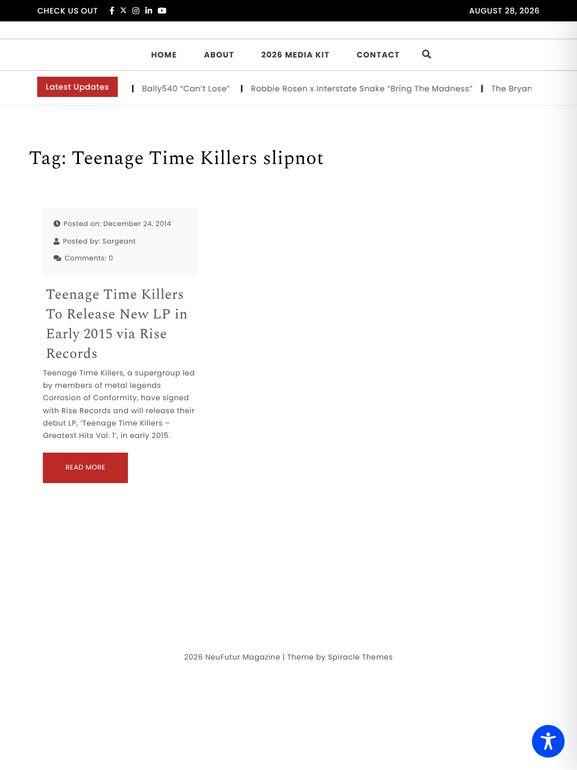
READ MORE (85, 467)
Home (164, 54)
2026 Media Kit (295, 54)
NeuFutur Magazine (242, 657)
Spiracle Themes (360, 657)
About (219, 54)
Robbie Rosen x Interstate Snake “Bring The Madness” (361, 88)
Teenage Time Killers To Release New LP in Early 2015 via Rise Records (117, 324)
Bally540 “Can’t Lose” (186, 88)
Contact (378, 54)
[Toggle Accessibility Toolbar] (548, 741)
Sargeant (119, 241)
